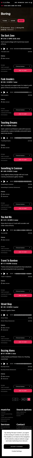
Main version (6, 58)
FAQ (2, 428)
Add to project (5, 67)
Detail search (20, 414)
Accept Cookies (17, 446)
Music (2, 5)
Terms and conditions (7, 417)
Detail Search (7, 5)
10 (23, 399)
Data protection (5, 419)
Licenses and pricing (6, 414)
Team (2, 415)
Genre (13, 20)
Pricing (19, 5)
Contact (3, 412)
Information (4, 71)
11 (25, 399)
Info (16, 5)
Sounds (13, 5)
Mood (21, 20)
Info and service (5, 427)
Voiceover (5, 196)
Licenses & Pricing (6, 69)
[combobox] (11, 30)
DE (29, 2)
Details (3, 65)
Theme (4, 20)
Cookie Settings (17, 451)
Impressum (4, 421)
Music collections (21, 412)
